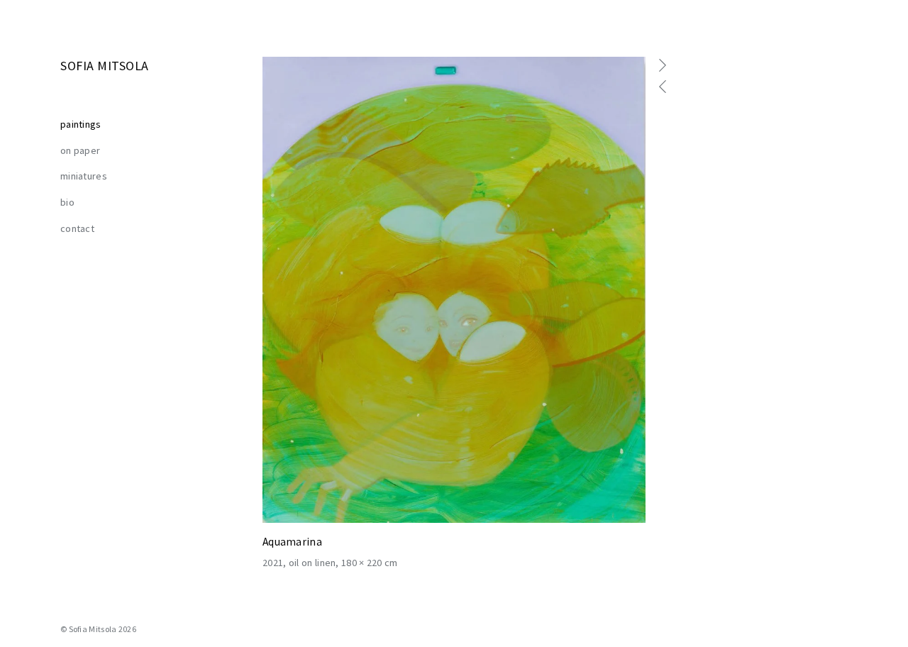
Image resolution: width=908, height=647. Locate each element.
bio (67, 202)
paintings (80, 124)
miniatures (83, 176)
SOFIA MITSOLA (104, 65)
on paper (80, 150)
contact (77, 228)
